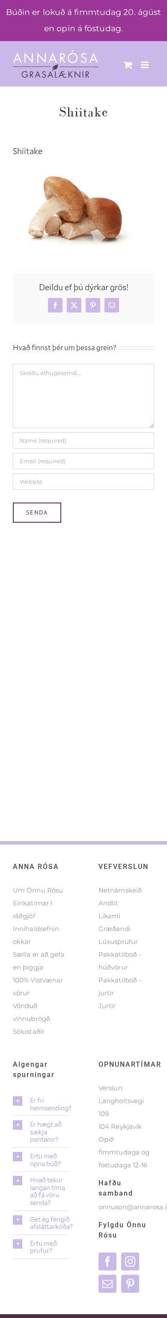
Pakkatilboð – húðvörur (120, 960)
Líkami (109, 916)
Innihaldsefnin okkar (36, 935)
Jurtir (107, 1006)
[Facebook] (107, 1261)
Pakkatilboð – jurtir (120, 986)
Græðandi (114, 929)
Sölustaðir (29, 1031)
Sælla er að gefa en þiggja (39, 960)
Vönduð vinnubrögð (31, 1012)
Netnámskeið (120, 890)
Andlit (108, 903)
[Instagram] (130, 1261)
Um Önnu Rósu (38, 890)
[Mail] (107, 1284)
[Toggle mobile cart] (128, 64)
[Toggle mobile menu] (145, 64)
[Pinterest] (130, 1284)
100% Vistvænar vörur (38, 986)
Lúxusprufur (118, 941)
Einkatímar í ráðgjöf (32, 909)
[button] (41, 1104)
